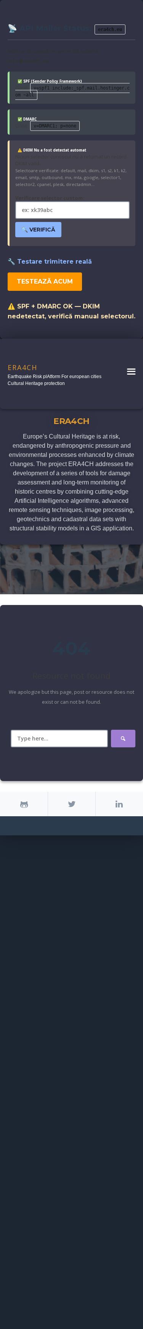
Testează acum (45, 281)
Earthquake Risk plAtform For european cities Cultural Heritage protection (54, 380)
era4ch (22, 367)
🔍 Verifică (38, 229)
